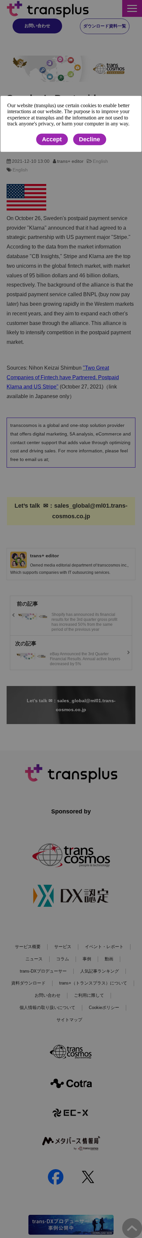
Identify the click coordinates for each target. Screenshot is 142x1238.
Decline (89, 139)
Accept (52, 139)
